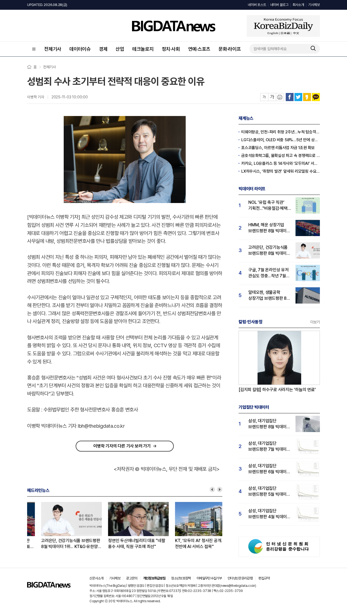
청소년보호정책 (181, 578)
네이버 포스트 (257, 5)
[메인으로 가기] (48, 586)
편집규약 (263, 578)
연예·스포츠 (199, 49)
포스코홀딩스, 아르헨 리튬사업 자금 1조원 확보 (278, 147)
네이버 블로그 (279, 5)
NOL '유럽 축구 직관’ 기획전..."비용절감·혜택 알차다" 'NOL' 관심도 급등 (268, 205)
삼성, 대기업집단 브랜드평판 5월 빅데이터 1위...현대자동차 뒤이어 (269, 491)
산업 (119, 49)
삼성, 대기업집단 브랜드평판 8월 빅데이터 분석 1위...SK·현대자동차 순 (269, 424)
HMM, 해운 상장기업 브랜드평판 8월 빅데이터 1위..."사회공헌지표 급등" (269, 228)
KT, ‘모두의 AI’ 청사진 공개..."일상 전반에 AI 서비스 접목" (190, 543)
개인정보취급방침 (154, 578)
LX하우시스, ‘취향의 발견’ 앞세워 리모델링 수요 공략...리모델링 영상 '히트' (280, 171)
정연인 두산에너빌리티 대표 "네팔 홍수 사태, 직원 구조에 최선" (122, 543)
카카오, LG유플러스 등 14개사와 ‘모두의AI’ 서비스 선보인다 (280, 163)
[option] (60, 526)
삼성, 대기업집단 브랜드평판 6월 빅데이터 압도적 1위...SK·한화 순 (269, 469)
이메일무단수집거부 (209, 578)
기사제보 (314, 5)
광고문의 (131, 578)
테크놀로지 (143, 49)
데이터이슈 (80, 49)
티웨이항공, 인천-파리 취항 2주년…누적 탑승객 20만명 (280, 132)
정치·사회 (171, 49)
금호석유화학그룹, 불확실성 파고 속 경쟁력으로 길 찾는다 (280, 155)
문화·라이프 (230, 49)
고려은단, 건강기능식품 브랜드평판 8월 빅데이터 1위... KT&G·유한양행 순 (57, 544)
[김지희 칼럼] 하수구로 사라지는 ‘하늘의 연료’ (277, 389)
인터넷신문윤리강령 (240, 578)
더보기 (315, 322)
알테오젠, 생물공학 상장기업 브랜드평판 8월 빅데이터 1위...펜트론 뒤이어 (269, 295)
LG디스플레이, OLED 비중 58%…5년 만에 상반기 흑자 (280, 139)
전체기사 (52, 49)
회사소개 (298, 5)
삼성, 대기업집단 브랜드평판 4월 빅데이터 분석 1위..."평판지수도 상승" (269, 514)
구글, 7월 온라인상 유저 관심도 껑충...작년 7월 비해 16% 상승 (268, 273)
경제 (103, 49)
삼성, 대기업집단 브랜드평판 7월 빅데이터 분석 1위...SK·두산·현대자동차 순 (269, 446)
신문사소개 (96, 578)
